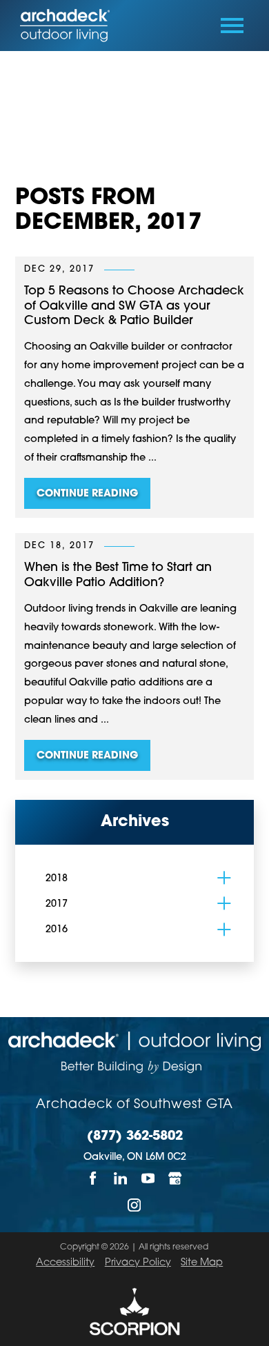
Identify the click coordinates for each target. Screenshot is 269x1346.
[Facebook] (93, 1178)
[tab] (224, 878)
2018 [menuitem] (57, 879)
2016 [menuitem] (57, 930)
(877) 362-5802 (135, 1137)
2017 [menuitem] (57, 904)
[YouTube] (148, 1178)
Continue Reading (87, 494)
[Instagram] (134, 1205)
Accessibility (65, 1263)
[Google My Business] (176, 1178)
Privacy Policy (138, 1263)
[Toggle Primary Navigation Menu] (232, 25)
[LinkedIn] (120, 1178)
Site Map (202, 1263)
